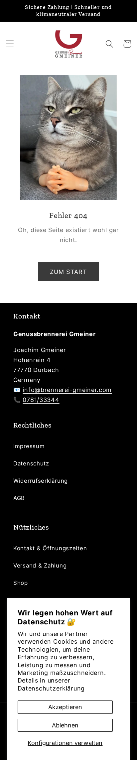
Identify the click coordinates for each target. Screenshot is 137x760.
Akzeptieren (65, 706)
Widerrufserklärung (40, 480)
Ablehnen (65, 725)
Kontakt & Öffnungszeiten (50, 548)
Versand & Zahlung (40, 565)
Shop (20, 582)
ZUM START (68, 271)
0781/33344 (41, 399)
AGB (19, 498)
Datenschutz (31, 463)
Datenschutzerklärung (51, 688)
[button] (10, 44)
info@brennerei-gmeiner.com (67, 389)
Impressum (29, 446)
